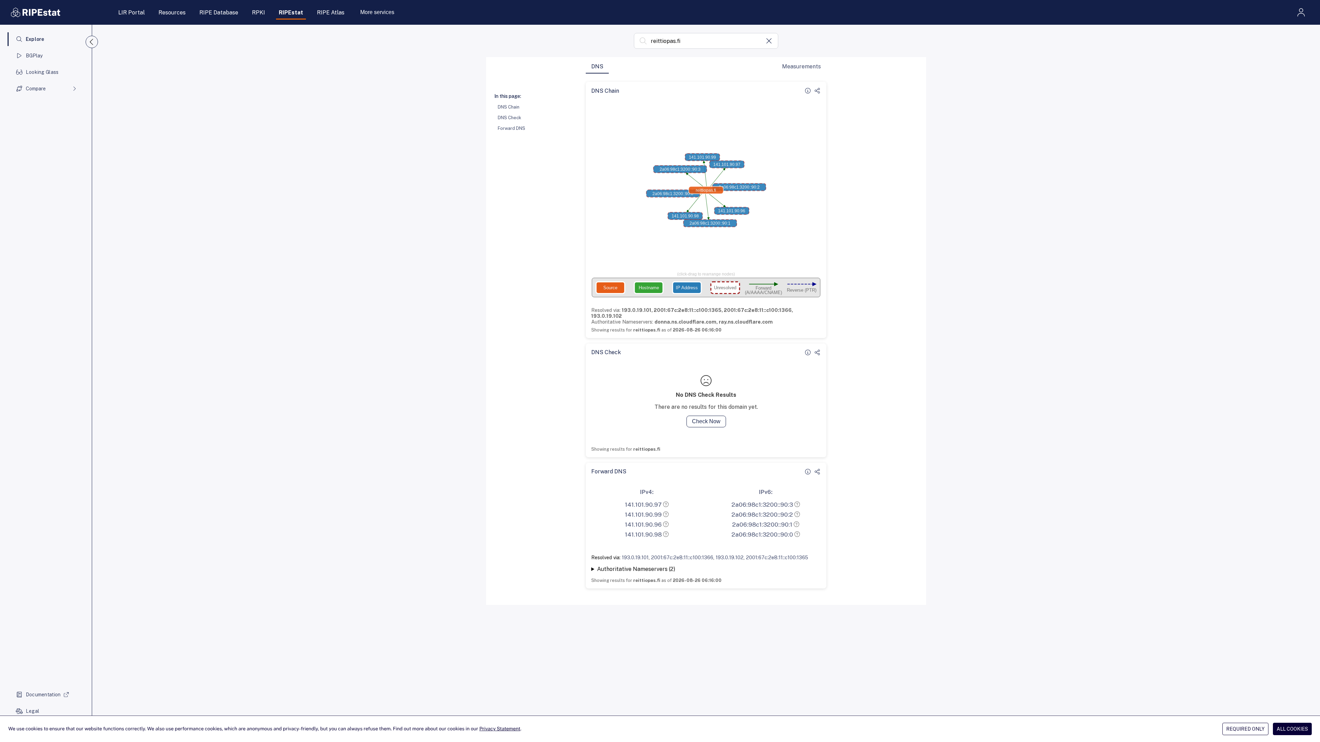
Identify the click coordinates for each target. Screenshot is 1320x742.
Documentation (43, 694)
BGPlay (34, 55)
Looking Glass (42, 72)
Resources (172, 12)
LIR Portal (131, 12)
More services (377, 12)
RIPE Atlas (330, 12)
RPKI (258, 12)
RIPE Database (218, 12)
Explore (35, 39)
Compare (36, 88)
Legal (32, 711)
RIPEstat (291, 12)
